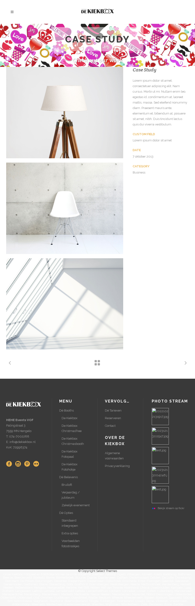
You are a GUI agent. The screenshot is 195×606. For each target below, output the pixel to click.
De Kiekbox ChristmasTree (72, 428)
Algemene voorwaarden (114, 455)
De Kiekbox (70, 418)
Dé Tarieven (113, 410)
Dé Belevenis (68, 477)
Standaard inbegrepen (70, 523)
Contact (110, 425)
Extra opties (70, 533)
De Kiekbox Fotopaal (70, 454)
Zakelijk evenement (76, 505)
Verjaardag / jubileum (71, 495)
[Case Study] (64, 112)
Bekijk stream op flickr (171, 508)
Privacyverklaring (117, 466)
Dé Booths (66, 410)
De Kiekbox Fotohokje (70, 466)
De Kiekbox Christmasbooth (73, 441)
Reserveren (113, 418)
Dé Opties (66, 513)
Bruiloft (67, 485)
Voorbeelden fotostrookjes (71, 543)
